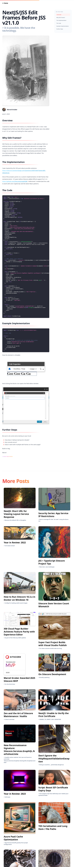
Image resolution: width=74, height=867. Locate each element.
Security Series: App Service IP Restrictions (53, 515)
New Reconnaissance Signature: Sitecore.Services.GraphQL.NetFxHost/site (19, 750)
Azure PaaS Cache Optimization (13, 838)
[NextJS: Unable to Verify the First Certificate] (54, 699)
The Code (58, 23)
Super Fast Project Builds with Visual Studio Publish (52, 644)
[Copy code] (46, 197)
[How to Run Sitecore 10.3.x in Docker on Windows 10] (20, 583)
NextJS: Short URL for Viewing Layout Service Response (16, 514)
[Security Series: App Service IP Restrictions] (54, 499)
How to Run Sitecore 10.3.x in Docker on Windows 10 (19, 598)
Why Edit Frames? (60, 17)
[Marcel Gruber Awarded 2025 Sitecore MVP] (20, 664)
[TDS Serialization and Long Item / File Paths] (54, 812)
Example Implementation (62, 26)
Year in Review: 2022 (15, 542)
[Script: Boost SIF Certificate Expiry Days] (54, 777)
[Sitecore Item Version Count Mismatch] (54, 586)
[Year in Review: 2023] (20, 780)
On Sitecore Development (52, 674)
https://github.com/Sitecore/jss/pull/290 (14, 181)
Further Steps (59, 29)
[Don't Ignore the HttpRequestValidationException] (54, 739)
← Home (5, 3)
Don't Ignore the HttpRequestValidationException (53, 758)
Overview (59, 14)
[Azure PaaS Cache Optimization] (20, 818)
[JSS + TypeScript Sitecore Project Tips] (54, 542)
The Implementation (61, 20)
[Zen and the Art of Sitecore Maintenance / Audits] (20, 699)
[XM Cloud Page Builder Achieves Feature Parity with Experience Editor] (20, 619)
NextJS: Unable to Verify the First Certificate (53, 715)
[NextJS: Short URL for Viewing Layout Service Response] (20, 498)
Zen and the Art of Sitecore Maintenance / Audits (18, 715)
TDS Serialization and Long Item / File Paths (52, 827)
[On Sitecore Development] (54, 662)
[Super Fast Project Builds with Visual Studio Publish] (54, 625)
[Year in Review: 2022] (20, 533)
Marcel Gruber (12, 110)
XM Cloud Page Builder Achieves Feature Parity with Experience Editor (19, 631)
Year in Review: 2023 (15, 793)
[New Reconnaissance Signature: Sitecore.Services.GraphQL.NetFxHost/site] (20, 733)
